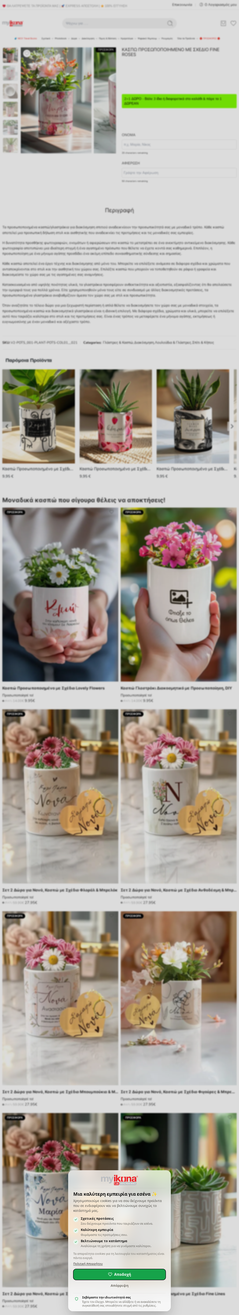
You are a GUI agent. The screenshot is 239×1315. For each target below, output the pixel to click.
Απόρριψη (120, 1285)
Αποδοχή (122, 1274)
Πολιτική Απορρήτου (88, 1264)
